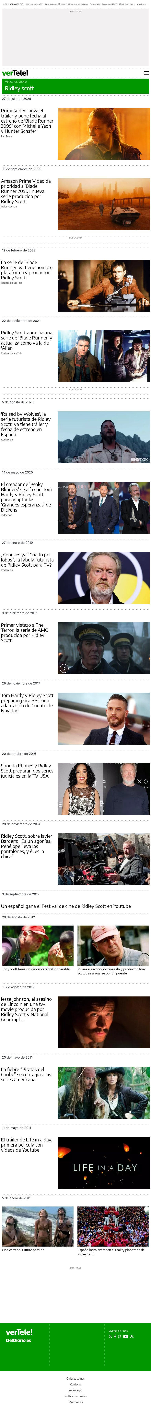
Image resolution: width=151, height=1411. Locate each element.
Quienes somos (75, 1378)
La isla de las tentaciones (77, 4)
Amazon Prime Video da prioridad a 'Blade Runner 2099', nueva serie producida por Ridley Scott (26, 191)
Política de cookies (76, 1396)
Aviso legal (75, 1390)
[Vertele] (19, 1332)
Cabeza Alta (95, 4)
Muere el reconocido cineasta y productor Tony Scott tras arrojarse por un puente (111, 971)
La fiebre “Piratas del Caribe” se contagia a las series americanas (26, 1074)
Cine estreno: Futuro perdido (23, 1250)
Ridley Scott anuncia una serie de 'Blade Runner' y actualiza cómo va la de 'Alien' (26, 340)
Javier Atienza (9, 206)
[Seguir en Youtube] (125, 1336)
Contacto (75, 1384)
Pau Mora (6, 136)
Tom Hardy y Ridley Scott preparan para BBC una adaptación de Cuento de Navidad (27, 702)
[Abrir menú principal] (146, 73)
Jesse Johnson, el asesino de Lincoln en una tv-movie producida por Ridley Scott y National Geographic (26, 1009)
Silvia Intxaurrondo (127, 4)
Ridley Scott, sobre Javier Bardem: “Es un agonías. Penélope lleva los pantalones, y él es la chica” (26, 846)
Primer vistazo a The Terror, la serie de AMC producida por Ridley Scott (24, 632)
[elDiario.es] (18, 1340)
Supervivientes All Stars (55, 4)
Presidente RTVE (109, 4)
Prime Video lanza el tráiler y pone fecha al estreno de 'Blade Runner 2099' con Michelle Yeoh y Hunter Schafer (27, 120)
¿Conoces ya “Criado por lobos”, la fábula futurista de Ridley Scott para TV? (27, 559)
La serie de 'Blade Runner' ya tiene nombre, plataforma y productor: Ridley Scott (27, 269)
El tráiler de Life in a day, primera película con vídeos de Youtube (26, 1145)
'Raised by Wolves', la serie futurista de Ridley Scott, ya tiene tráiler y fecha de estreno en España (26, 424)
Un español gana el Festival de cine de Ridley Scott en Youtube (66, 906)
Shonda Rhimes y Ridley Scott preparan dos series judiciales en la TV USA (27, 770)
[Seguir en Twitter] (110, 1336)
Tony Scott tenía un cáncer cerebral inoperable (36, 969)
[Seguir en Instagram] (119, 1336)
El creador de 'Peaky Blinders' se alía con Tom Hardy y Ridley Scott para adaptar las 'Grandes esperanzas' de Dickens (26, 497)
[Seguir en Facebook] (115, 1336)
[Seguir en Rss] (132, 1336)
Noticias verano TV (34, 4)
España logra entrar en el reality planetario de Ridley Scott (111, 1252)
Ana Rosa (141, 4)
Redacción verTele (11, 282)
